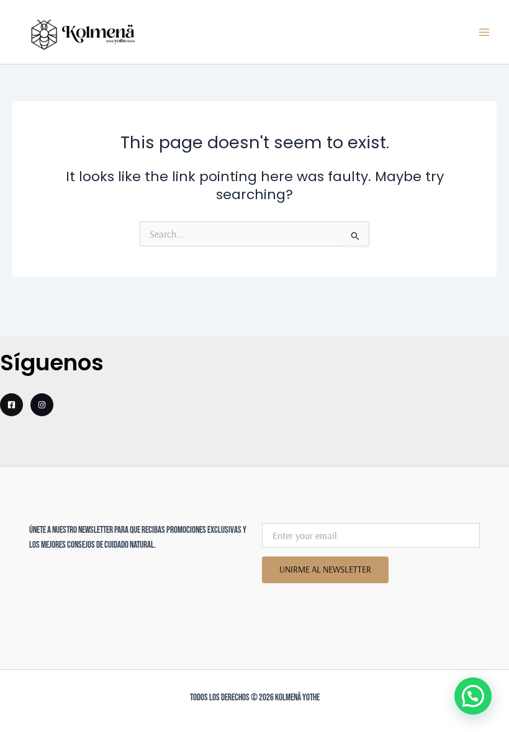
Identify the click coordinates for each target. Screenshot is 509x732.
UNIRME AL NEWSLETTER (325, 569)
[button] (473, 696)
